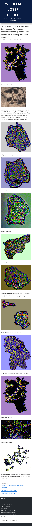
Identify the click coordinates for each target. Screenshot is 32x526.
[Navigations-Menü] (29, 11)
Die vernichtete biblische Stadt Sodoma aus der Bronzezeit (13, 486)
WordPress (17, 524)
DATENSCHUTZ (14, 520)
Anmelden (4, 517)
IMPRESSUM (4, 520)
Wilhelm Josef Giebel (8, 39)
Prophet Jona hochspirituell (8, 493)
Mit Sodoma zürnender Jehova (9, 490)
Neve (2, 524)
